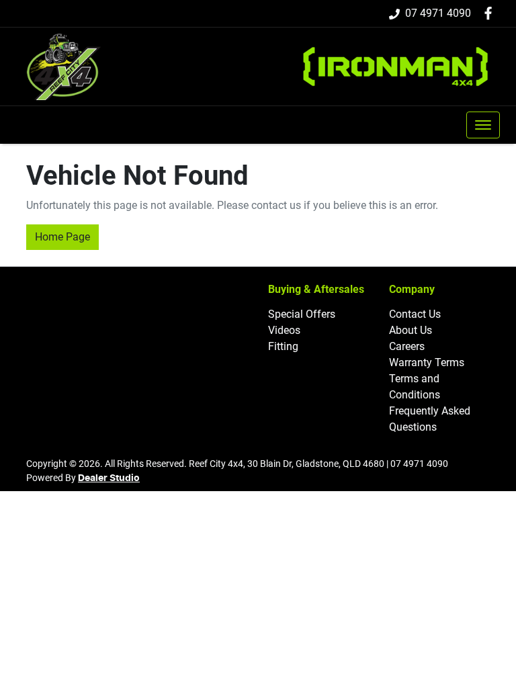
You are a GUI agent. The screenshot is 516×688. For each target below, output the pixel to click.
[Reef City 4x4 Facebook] (491, 13)
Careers (407, 346)
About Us (410, 330)
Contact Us (415, 314)
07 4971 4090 (438, 13)
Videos (284, 330)
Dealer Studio (109, 478)
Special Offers (301, 314)
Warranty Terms (426, 362)
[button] (483, 125)
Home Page (62, 236)
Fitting (283, 346)
